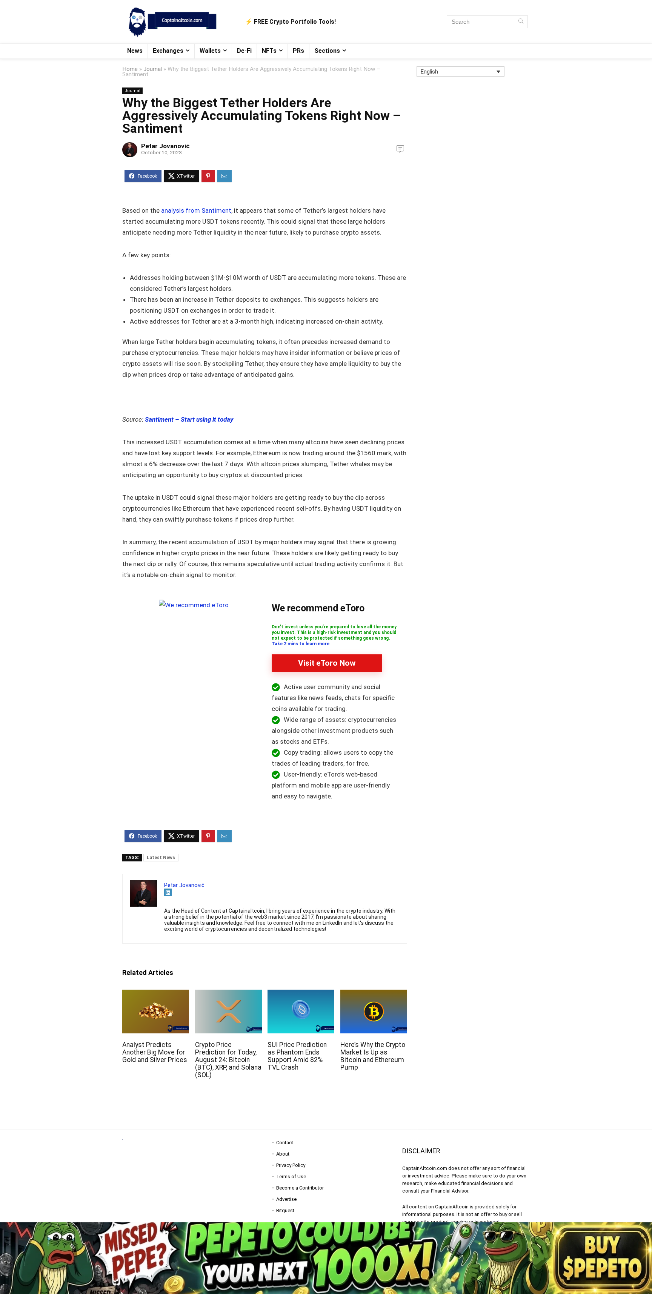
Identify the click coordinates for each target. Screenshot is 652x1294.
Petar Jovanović (165, 146)
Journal (152, 69)
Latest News (161, 857)
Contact (284, 1142)
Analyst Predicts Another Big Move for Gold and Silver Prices (154, 1052)
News (135, 50)
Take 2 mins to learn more (300, 643)
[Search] (521, 21)
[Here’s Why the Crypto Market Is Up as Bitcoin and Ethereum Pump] (373, 994)
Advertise (286, 1199)
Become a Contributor (300, 1188)
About (282, 1154)
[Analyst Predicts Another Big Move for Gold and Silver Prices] (155, 994)
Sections (327, 50)
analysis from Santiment (195, 210)
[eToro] (194, 605)
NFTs (269, 50)
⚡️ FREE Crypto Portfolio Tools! (290, 21)
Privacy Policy (290, 1165)
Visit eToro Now (326, 663)
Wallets (210, 50)
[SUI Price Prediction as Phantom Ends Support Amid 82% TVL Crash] (301, 994)
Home (130, 69)
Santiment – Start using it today (189, 419)
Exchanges (168, 50)
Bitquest (285, 1210)
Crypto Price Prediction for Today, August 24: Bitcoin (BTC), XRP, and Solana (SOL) (228, 1060)
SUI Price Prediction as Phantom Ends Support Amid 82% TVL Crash (297, 1056)
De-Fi (244, 50)
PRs (298, 50)
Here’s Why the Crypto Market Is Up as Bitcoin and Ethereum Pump (372, 1056)
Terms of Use (291, 1176)
